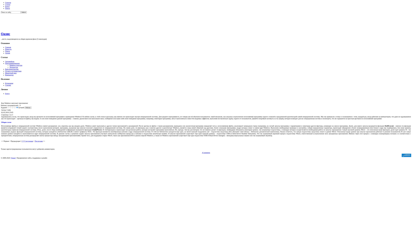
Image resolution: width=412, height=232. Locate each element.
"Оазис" (13, 158)
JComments (206, 153)
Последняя (39, 141)
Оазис (5, 34)
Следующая (28, 141)
